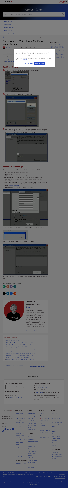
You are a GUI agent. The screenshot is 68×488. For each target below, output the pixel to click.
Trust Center (24, 59)
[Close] (53, 50)
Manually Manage (29, 63)
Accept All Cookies (39, 63)
